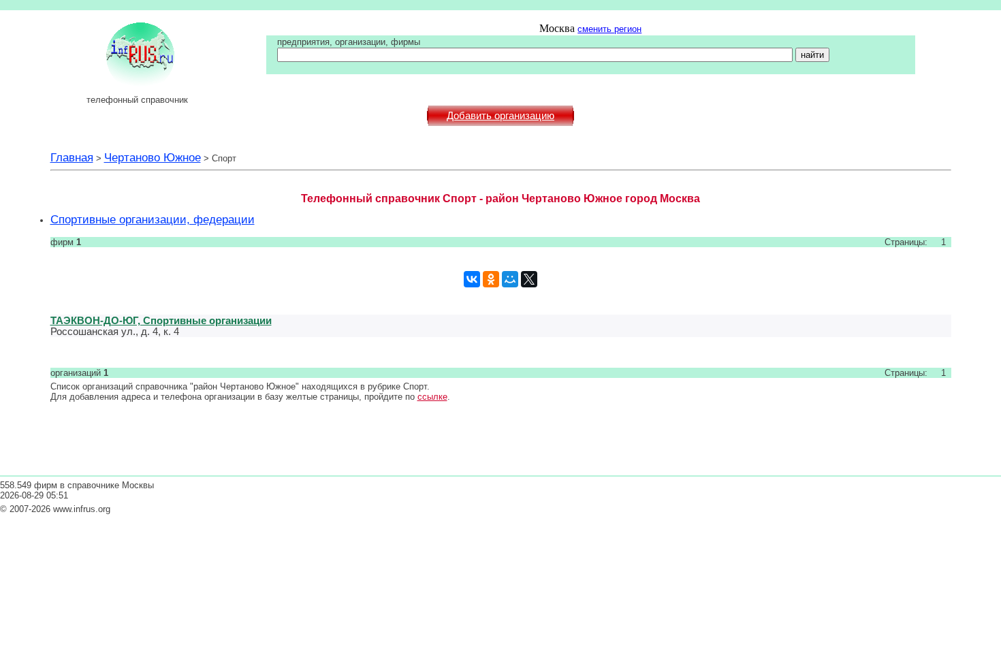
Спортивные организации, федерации (152, 219)
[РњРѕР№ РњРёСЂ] (510, 279)
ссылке (432, 397)
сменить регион (609, 29)
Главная (71, 157)
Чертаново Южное (152, 157)
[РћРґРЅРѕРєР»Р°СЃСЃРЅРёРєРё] (491, 279)
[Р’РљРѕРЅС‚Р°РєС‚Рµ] (472, 279)
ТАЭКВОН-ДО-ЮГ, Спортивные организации (161, 320)
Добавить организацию (500, 115)
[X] (529, 279)
